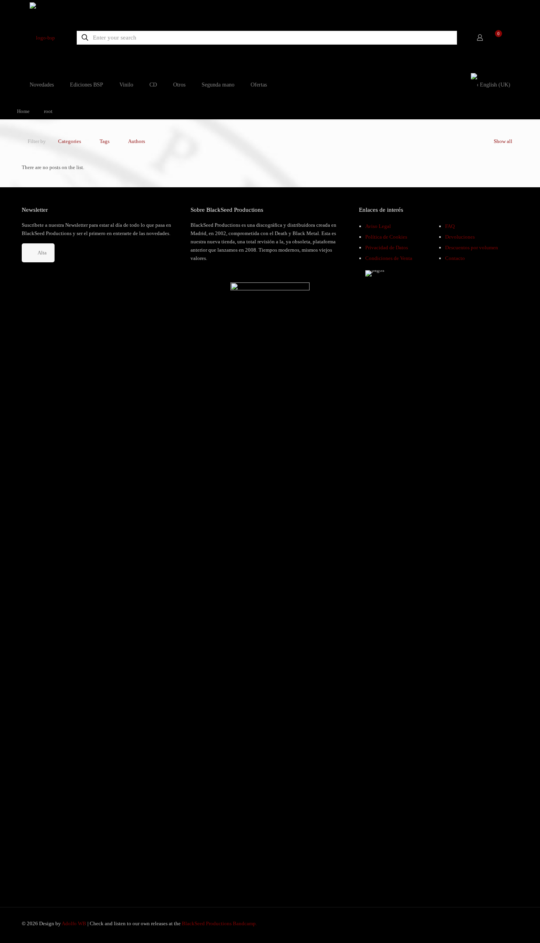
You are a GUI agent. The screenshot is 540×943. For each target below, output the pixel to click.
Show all (503, 141)
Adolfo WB (74, 923)
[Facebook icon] (484, 923)
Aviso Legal (378, 226)
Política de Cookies (386, 237)
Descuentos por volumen (471, 247)
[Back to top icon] (502, 927)
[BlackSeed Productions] (42, 37)
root (48, 111)
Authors (136, 141)
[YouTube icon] (492, 923)
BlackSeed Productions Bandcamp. (219, 923)
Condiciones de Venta (388, 258)
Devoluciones (460, 237)
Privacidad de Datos (386, 247)
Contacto (455, 258)
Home (23, 111)
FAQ (450, 226)
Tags (105, 141)
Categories (69, 141)
